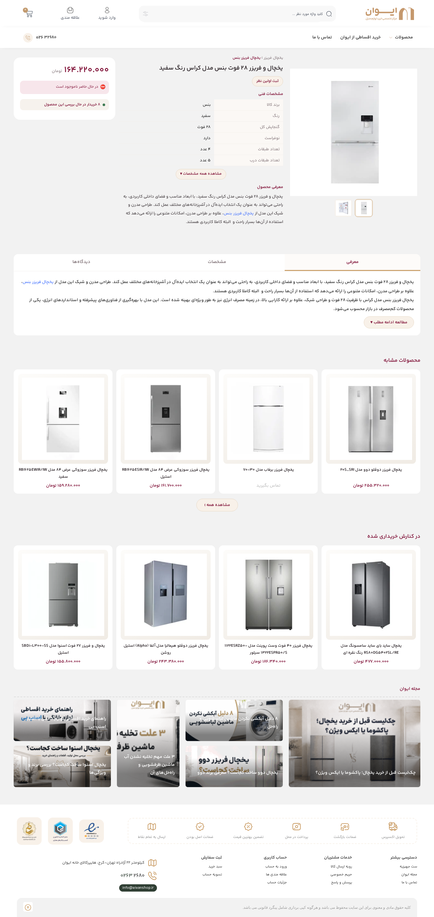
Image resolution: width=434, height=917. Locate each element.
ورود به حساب (276, 866)
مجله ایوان (409, 874)
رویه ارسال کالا (341, 866)
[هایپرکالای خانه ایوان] (390, 14)
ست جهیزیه (408, 866)
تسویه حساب (212, 874)
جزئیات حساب (277, 882)
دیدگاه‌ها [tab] (81, 262)
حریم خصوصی (341, 874)
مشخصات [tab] (217, 262)
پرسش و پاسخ (341, 882)
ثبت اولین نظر (267, 81)
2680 (132, 876)
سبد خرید (215, 866)
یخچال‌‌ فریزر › (258, 58)
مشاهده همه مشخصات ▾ (201, 174)
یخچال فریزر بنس (239, 213)
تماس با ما (409, 882)
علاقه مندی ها (276, 874)
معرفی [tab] (352, 262)
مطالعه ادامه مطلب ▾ (388, 322)
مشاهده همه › (217, 505)
